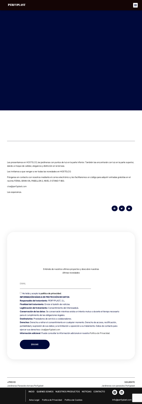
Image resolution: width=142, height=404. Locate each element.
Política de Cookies (73, 400)
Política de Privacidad (100, 333)
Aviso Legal (34, 400)
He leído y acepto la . (69, 313)
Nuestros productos (67, 391)
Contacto (99, 391)
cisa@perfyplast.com (17, 186)
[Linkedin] (121, 392)
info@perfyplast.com (122, 399)
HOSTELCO (31, 162)
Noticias (86, 391)
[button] (135, 5)
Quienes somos (45, 391)
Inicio (32, 391)
